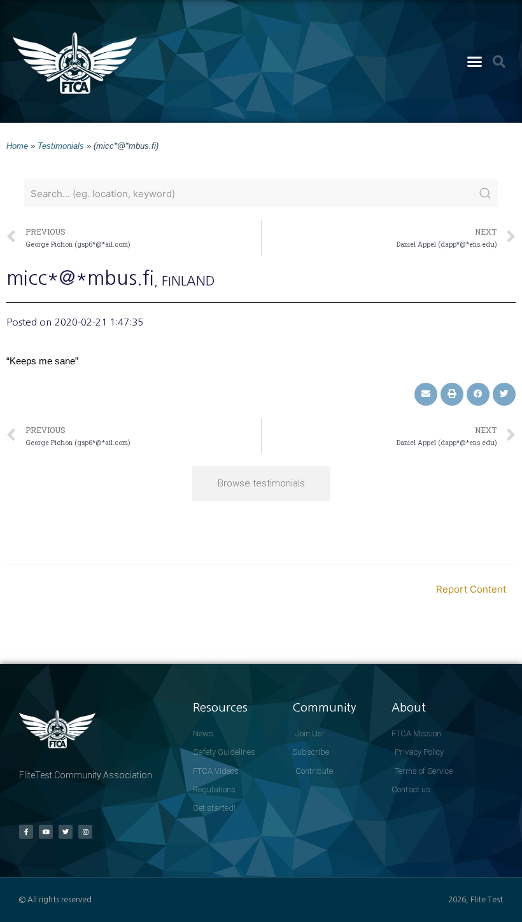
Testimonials (61, 146)
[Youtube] (46, 832)
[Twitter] (66, 832)
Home (17, 146)
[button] (475, 62)
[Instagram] (85, 832)
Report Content (471, 589)
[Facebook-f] (26, 832)
